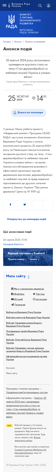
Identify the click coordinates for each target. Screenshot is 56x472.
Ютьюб (18, 299)
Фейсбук (18, 294)
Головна (7, 42)
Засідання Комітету (13, 244)
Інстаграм (41, 299)
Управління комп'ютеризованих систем (27, 392)
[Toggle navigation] (4, 5)
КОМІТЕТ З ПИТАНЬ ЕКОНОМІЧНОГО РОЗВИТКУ (30, 19)
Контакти (10, 368)
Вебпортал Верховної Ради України (23, 312)
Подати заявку (16, 259)
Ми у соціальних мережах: (28, 289)
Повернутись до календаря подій (26, 219)
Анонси (18, 42)
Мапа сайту (11, 373)
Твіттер (40, 294)
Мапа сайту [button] (16, 276)
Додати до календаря (30, 112)
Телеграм (19, 305)
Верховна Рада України (29, 31)
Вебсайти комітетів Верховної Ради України (28, 318)
